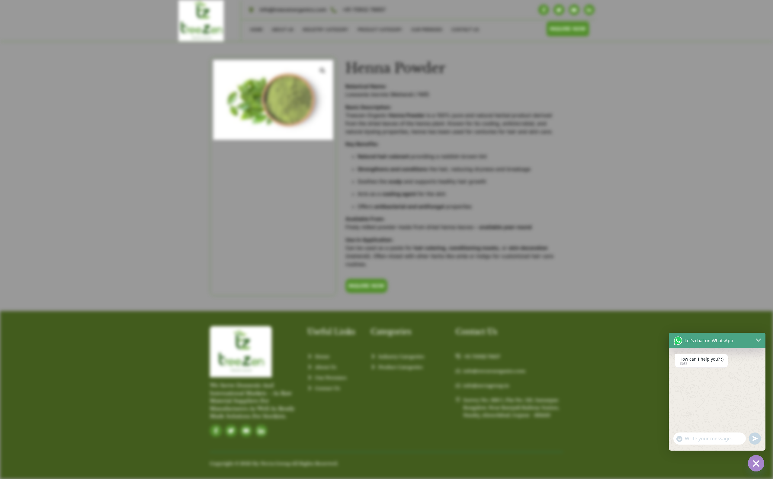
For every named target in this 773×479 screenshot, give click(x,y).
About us (282, 29)
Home (256, 29)
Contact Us (465, 29)
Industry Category (325, 29)
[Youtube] (574, 10)
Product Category (380, 29)
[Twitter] (558, 10)
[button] (322, 70)
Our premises (426, 29)
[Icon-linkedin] (261, 431)
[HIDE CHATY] (756, 463)
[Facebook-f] (543, 10)
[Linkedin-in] (589, 10)
